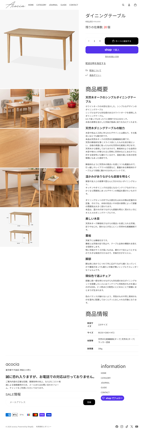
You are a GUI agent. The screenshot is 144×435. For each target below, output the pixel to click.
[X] (131, 426)
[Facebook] (117, 426)
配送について (95, 70)
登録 (89, 402)
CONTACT (105, 392)
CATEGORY (106, 377)
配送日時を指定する (96, 63)
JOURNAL (105, 382)
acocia (14, 426)
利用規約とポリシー (43, 426)
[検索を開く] (123, 5)
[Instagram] (121, 426)
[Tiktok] (127, 426)
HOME (103, 373)
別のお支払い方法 (112, 56)
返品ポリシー (95, 75)
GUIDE (104, 387)
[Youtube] (136, 426)
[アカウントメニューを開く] (129, 5)
